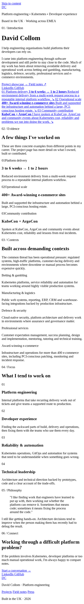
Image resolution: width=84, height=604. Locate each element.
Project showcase (15, 84)
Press (31, 592)
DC (4, 7)
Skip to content (11, 3)
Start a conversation (16, 570)
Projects (7, 592)
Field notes (37, 84)
